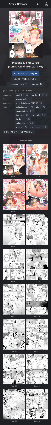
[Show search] (38, 4)
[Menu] (4, 4)
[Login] (46, 4)
